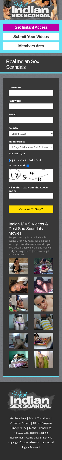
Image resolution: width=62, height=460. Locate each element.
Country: (14, 128)
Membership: (17, 141)
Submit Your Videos (31, 36)
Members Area (31, 46)
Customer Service (20, 423)
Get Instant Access (31, 27)
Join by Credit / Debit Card (26, 160)
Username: (15, 87)
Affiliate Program (42, 423)
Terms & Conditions (40, 428)
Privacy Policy (18, 428)
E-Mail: (13, 114)
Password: (15, 100)
